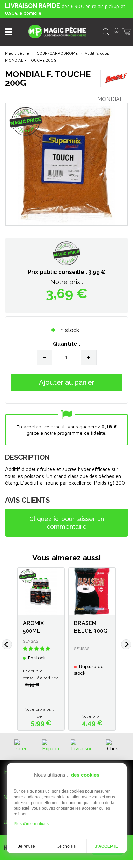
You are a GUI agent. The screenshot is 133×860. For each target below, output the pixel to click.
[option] (40, 649)
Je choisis (66, 846)
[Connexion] (116, 31)
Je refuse (26, 846)
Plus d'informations (31, 823)
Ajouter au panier (66, 382)
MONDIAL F (112, 99)
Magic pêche (17, 53)
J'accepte (106, 846)
